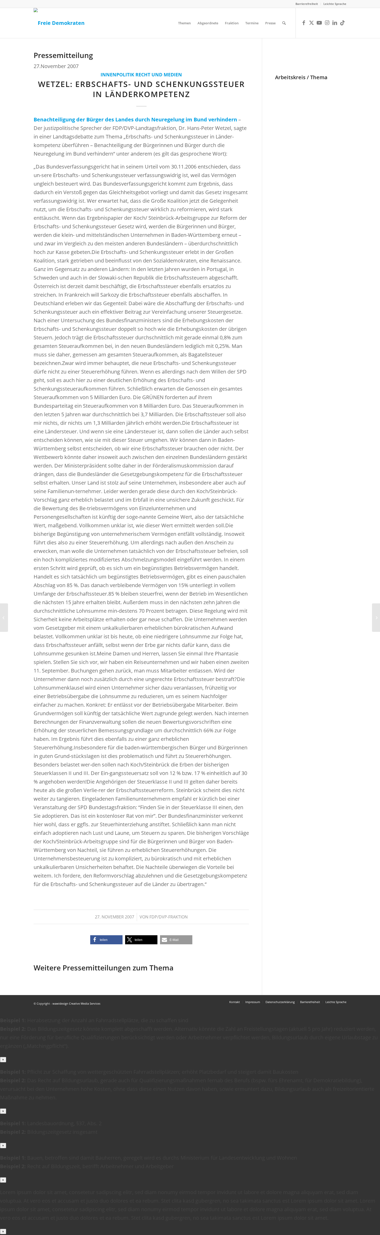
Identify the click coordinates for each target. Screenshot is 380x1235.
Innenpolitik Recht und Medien (141, 74)
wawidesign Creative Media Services (76, 1003)
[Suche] (284, 23)
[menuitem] (307, 4)
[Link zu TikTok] (342, 23)
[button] (106, 939)
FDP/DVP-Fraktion (168, 917)
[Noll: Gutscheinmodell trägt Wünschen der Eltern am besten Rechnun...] (4, 617)
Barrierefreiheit (306, 4)
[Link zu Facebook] (304, 23)
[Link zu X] (311, 23)
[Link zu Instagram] (327, 23)
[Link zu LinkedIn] (335, 23)
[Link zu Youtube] (319, 23)
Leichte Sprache (334, 4)
